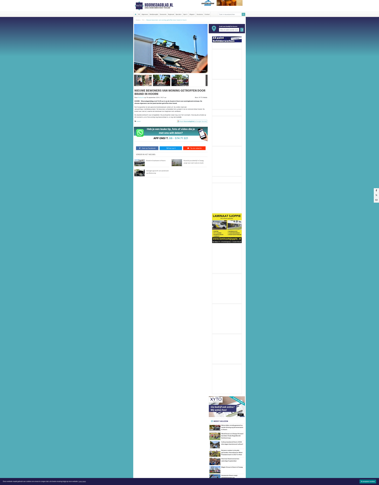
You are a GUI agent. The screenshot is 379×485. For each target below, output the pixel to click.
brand (138, 121)
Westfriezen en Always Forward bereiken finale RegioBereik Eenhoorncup (232, 436)
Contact (207, 14)
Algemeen (145, 14)
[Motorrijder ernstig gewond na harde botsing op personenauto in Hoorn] (214, 428)
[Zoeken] (243, 14)
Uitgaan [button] (191, 14)
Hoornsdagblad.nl (159, 5)
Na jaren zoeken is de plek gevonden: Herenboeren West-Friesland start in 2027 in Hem (232, 452)
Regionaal (171, 14)
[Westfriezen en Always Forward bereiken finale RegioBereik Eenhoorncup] (214, 436)
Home (138, 20)
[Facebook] (376, 190)
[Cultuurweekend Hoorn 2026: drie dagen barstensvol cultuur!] (214, 444)
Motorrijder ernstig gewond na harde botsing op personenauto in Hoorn (232, 427)
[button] (135, 80)
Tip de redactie (196, 148)
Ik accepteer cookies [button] (368, 481)
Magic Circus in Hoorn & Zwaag (232, 467)
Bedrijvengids (154, 14)
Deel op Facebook (149, 148)
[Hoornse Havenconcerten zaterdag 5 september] (214, 461)
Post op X (171, 148)
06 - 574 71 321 (178, 138)
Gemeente (163, 14)
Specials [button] (178, 14)
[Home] (135, 14)
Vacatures (200, 14)
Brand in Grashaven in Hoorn (156, 161)
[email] (376, 200)
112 (139, 14)
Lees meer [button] (82, 481)
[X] (376, 195)
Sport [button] (185, 14)
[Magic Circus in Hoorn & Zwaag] (214, 470)
